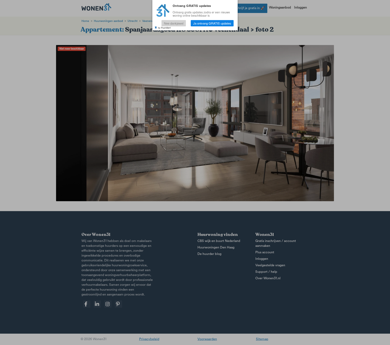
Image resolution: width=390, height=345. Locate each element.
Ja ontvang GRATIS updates (212, 23)
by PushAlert (164, 27)
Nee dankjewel (173, 23)
